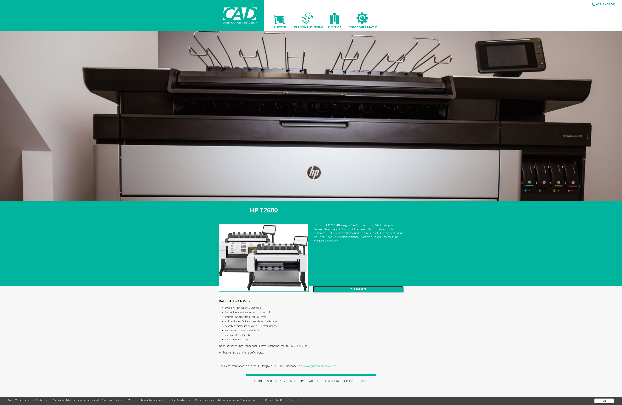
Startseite (364, 381)
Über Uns (257, 381)
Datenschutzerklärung (323, 381)
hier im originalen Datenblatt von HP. (320, 366)
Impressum (297, 381)
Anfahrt (280, 381)
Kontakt (348, 381)
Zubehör (334, 27)
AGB (269, 381)
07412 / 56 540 (606, 4)
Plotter (280, 27)
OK (604, 400)
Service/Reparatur (362, 27)
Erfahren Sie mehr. (298, 400)
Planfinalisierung (307, 27)
